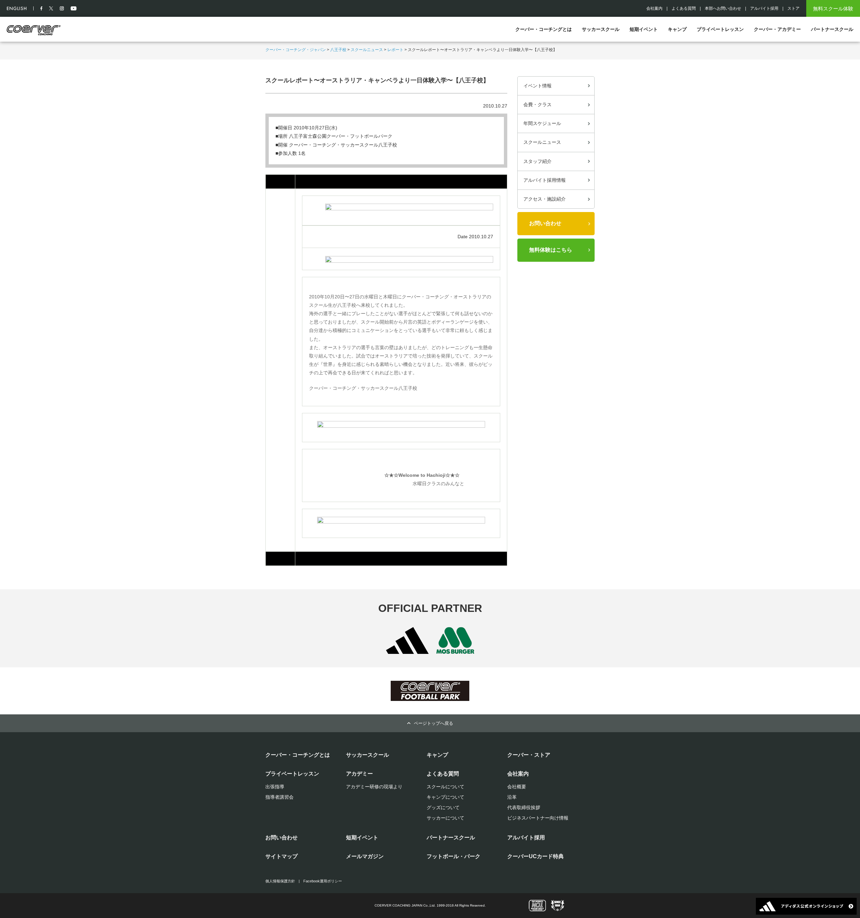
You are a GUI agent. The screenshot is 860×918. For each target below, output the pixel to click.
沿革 (512, 797)
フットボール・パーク (453, 856)
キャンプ (677, 29)
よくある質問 (684, 8)
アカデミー (359, 774)
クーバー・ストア (528, 755)
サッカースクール (600, 29)
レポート (395, 49)
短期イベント (644, 29)
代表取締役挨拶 (523, 807)
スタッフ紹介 (537, 161)
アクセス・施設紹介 (544, 199)
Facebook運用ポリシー (322, 881)
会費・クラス (537, 104)
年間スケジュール (542, 123)
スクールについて (445, 786)
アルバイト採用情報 (544, 180)
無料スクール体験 (833, 8)
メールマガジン (365, 856)
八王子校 (338, 49)
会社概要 (516, 786)
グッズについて (443, 807)
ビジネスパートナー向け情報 (537, 818)
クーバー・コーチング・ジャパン (295, 49)
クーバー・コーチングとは (543, 29)
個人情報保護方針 (280, 881)
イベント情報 (537, 85)
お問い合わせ (545, 223)
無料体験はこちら (550, 250)
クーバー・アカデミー (777, 29)
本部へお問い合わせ (723, 8)
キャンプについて (445, 797)
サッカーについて (445, 818)
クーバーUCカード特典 (535, 856)
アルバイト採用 (764, 8)
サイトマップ (281, 856)
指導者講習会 (279, 797)
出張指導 (274, 786)
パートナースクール (832, 29)
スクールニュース (367, 49)
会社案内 (654, 8)
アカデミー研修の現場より (374, 786)
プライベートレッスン (720, 29)
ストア (793, 8)
